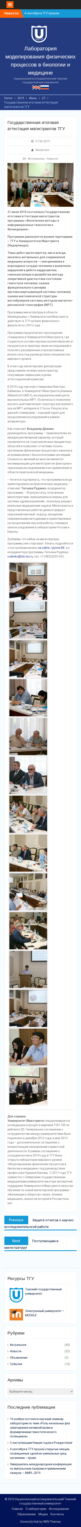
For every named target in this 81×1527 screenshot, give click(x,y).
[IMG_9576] (28, 969)
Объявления (18, 1357)
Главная (17, 1508)
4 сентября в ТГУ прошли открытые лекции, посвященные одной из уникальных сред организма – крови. (40, 1453)
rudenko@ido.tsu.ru (20, 556)
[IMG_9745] (28, 1086)
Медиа (43, 1514)
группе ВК (58, 547)
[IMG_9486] (28, 581)
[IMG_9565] (28, 891)
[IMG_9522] (28, 697)
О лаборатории (36, 1508)
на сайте (44, 547)
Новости (52, 158)
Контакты (57, 1514)
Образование (26, 1514)
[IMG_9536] (28, 775)
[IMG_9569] (28, 930)
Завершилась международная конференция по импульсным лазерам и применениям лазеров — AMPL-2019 (41, 1469)
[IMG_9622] (28, 1047)
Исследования (59, 1508)
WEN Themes (52, 1521)
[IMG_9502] (28, 620)
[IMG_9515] (28, 658)
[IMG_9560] (28, 853)
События (16, 1364)
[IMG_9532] (28, 736)
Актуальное (36, 158)
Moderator (43, 150)
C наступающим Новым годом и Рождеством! (41, 1442)
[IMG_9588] (28, 1008)
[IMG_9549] (28, 814)
